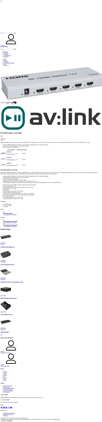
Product (5, 60)
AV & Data (5, 61)
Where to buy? (6, 387)
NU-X (4, 380)
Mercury (5, 377)
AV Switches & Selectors (8, 62)
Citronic (5, 375)
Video (4, 64)
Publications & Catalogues (9, 413)
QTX (4, 379)
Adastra (5, 371)
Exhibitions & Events (8, 414)
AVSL (4, 59)
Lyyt (4, 376)
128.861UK (8, 151)
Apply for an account (8, 389)
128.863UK (8, 163)
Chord (4, 374)
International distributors (8, 388)
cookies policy (56, 419)
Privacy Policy (6, 392)
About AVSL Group (7, 385)
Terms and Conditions (8, 390)
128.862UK (8, 157)
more (88, 142)
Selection (5, 415)
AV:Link (5, 372)
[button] (15, 33)
